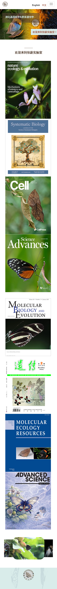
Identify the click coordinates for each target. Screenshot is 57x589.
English (36, 5)
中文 (44, 5)
